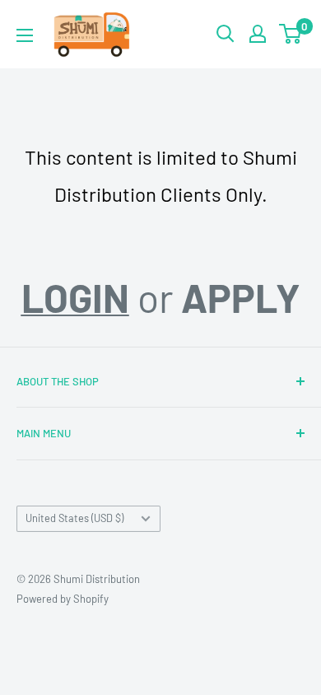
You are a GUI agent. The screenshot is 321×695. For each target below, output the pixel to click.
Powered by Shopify (62, 598)
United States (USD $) (74, 518)
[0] (291, 34)
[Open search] (225, 34)
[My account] (257, 34)
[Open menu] (24, 35)
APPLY (240, 297)
